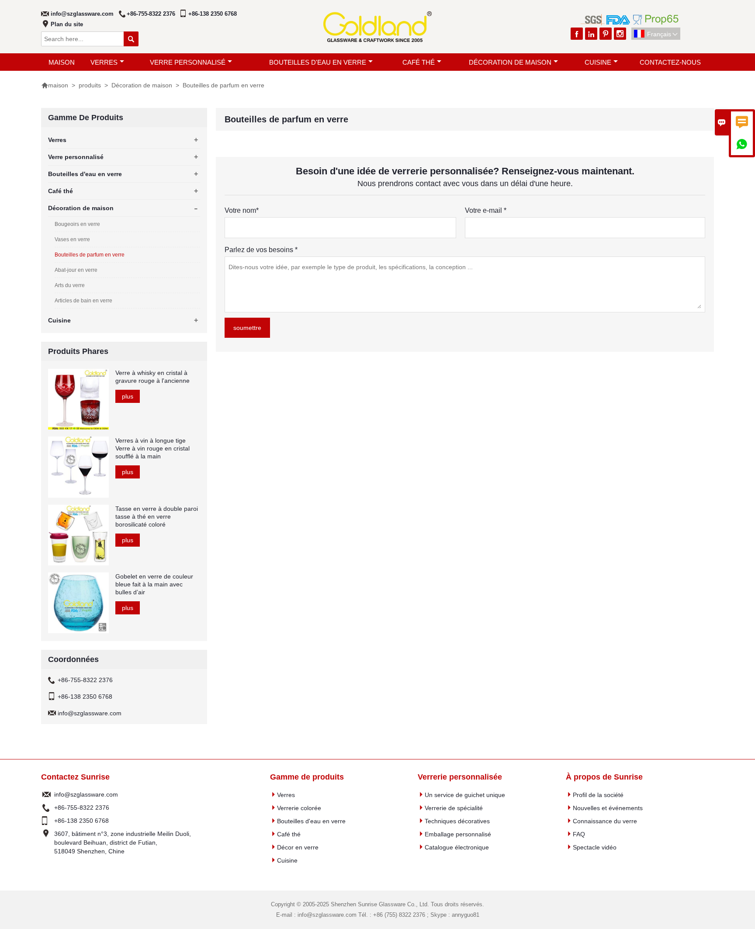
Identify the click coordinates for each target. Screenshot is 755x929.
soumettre (247, 327)
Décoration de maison (510, 62)
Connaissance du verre (605, 821)
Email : (46, 794)
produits (90, 85)
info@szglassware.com (82, 13)
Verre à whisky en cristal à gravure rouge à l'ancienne (152, 376)
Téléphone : (46, 807)
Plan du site (67, 24)
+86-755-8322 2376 (151, 13)
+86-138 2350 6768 (212, 13)
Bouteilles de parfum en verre (90, 255)
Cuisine (598, 62)
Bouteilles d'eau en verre (317, 62)
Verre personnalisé (187, 62)
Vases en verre (72, 239)
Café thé (418, 62)
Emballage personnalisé (458, 834)
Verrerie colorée (299, 807)
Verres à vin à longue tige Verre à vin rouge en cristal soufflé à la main (152, 448)
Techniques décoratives (457, 821)
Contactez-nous (670, 62)
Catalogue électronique (457, 847)
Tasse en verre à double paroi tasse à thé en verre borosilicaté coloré (156, 516)
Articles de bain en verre (83, 301)
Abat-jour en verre (76, 270)
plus (127, 396)
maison (61, 62)
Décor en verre (298, 847)
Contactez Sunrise (75, 777)
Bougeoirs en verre (77, 224)
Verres (104, 62)
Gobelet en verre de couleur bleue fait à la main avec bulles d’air (154, 584)
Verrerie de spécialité (454, 807)
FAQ (579, 834)
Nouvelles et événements (608, 807)
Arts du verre (70, 285)
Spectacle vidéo (594, 847)
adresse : (46, 842)
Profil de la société (598, 794)
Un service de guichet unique (465, 794)
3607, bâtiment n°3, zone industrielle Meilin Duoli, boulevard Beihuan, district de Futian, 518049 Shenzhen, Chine (122, 842)
